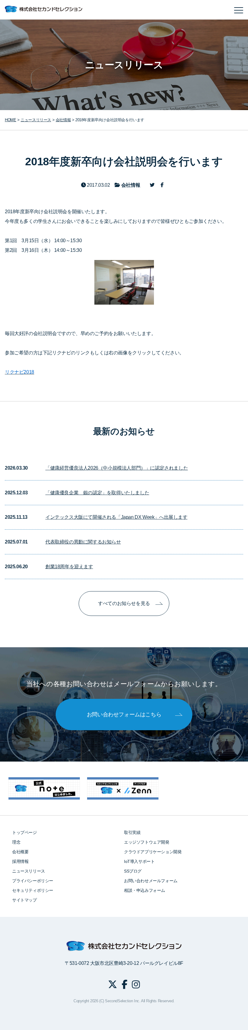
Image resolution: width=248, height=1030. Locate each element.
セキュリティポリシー (32, 890)
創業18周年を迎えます (69, 566)
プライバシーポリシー (32, 880)
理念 (16, 842)
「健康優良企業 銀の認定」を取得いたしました (97, 492)
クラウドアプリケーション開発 (152, 851)
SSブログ (133, 871)
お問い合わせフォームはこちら (124, 714)
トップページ (24, 832)
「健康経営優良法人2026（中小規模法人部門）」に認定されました (116, 468)
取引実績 (132, 832)
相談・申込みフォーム (144, 890)
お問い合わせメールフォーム (151, 880)
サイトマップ (24, 900)
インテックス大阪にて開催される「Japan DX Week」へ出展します (116, 517)
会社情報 (63, 120)
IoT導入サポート (139, 861)
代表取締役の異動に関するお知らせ (83, 541)
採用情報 (20, 861)
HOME (10, 120)
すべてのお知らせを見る (124, 603)
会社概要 (20, 851)
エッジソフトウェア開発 (146, 842)
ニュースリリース (28, 871)
